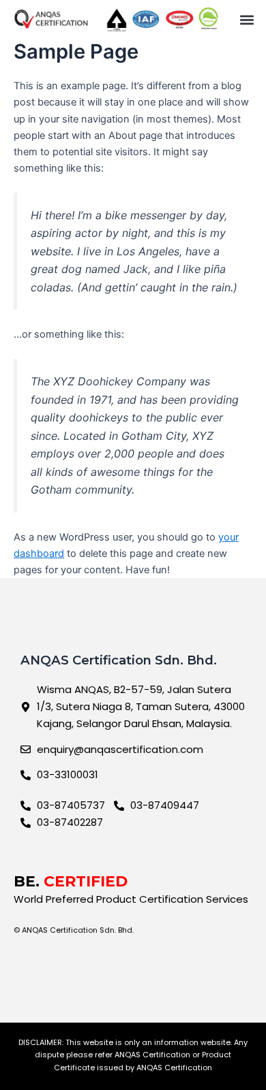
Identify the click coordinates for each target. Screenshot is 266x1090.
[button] (246, 19)
